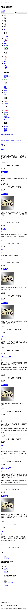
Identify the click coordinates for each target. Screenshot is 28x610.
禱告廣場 (6, 112)
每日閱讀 (6, 43)
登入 (5, 582)
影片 (5, 68)
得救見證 (7, 117)
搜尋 (16, 12)
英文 (5, 65)
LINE (5, 119)
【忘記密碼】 (10, 582)
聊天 (5, 87)
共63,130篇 (6, 558)
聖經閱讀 (6, 37)
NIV (7, 38)
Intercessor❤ (6, 357)
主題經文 (6, 56)
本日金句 (6, 45)
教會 (5, 63)
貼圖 (6, 67)
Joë (2, 418)
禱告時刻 (6, 92)
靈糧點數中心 (7, 76)
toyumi (3, 149)
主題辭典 (6, 103)
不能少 (5, 90)
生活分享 (8, 140)
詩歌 (5, 61)
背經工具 (6, 126)
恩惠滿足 (4, 172)
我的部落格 (10, 134)
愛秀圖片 (13, 140)
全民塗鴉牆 (4, 134)
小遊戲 (5, 131)
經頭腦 (5, 130)
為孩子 (5, 116)
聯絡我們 (6, 77)
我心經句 (18, 140)
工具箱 (6, 49)
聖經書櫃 (6, 128)
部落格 (5, 88)
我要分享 (3, 144)
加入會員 (6, 585)
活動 (5, 59)
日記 (5, 41)
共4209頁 (6, 557)
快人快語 (3, 140)
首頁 (5, 29)
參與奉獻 (3, 11)
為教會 (6, 114)
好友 (5, 94)
